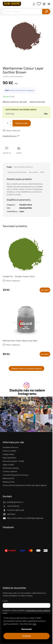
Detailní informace (10, 136)
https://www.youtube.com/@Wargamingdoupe (25, 518)
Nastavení (26, 629)
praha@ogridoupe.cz (15, 502)
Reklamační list (8, 478)
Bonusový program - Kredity (13, 461)
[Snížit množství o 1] (10, 124)
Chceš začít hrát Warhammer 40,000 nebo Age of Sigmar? (25, 485)
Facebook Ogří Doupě (15, 510)
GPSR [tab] (42, 172)
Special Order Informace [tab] (23, 167)
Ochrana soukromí (10, 471)
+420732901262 (13, 506)
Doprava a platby (9, 451)
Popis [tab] (9, 167)
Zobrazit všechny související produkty (26, 368)
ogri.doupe (11, 514)
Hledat (46, 11)
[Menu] (49, 4)
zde (34, 624)
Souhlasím (26, 636)
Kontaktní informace (10, 447)
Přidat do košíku (21, 123)
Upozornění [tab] (33, 172)
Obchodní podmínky (11, 468)
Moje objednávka (9, 457)
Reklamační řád (9, 482)
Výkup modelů (8, 464)
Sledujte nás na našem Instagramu (27, 391)
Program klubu (8, 454)
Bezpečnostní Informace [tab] (17, 172)
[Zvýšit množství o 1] (10, 121)
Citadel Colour (25, 204)
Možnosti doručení (37, 102)
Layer (21, 211)
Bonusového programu (25, 90)
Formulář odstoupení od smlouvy (15, 475)
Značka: (13, 76)
